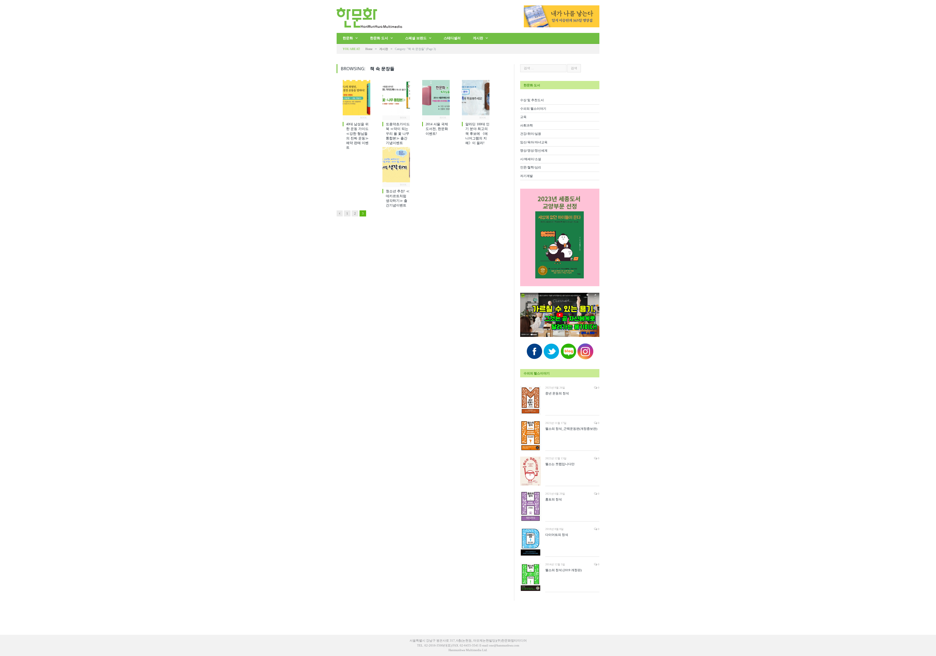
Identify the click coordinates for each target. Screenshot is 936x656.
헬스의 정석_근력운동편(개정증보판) (571, 429)
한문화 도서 (379, 38)
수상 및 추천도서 (532, 100)
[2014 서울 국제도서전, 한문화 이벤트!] (436, 99)
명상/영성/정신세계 (533, 150)
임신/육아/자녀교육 (533, 142)
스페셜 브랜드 (416, 38)
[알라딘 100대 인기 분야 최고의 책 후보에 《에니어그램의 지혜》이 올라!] (475, 99)
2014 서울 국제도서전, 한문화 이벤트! (437, 128)
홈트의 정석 (553, 499)
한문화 (348, 38)
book (363, 118)
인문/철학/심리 (530, 167)
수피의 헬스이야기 (533, 108)
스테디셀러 (452, 38)
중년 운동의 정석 (557, 393)
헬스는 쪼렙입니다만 (560, 464)
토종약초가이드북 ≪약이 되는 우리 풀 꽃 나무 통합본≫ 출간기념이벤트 (398, 133)
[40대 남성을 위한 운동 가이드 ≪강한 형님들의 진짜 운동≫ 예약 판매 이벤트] (356, 99)
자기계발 (526, 176)
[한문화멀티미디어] (369, 16)
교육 (523, 117)
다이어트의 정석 (556, 535)
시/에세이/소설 (530, 159)
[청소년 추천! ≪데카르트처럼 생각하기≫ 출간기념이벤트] (396, 166)
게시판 (478, 38)
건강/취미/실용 (530, 134)
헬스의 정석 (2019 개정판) (563, 570)
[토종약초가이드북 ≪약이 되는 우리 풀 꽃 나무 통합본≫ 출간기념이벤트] (396, 99)
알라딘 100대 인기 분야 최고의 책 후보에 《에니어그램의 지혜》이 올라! (477, 133)
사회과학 (526, 125)
